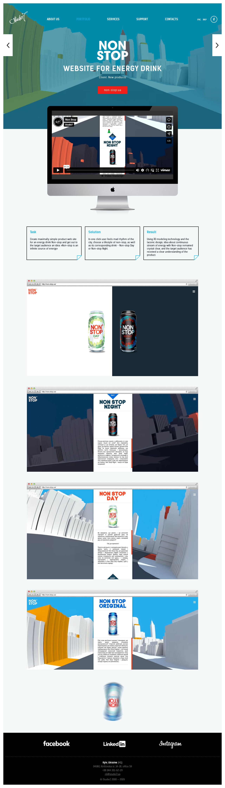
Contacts (171, 19)
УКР (205, 19)
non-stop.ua (112, 90)
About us (53, 19)
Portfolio (83, 19)
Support (142, 19)
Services (113, 19)
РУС (199, 19)
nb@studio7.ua (112, 774)
